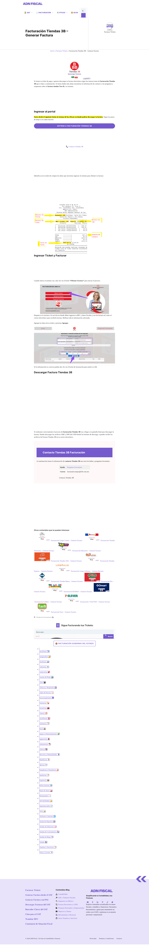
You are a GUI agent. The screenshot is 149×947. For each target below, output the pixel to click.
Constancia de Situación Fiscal (38, 924)
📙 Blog (74, 12)
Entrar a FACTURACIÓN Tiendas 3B (74, 126)
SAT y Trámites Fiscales (66, 898)
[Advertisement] (112, 41)
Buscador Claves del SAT (36, 909)
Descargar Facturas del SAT (37, 904)
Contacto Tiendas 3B (76, 146)
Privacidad (93, 938)
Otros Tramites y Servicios (67, 918)
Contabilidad (62, 894)
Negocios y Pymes (64, 911)
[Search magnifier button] (83, 15)
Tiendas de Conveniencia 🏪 (45, 617)
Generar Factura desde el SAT (38, 895)
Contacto (119, 938)
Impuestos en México (65, 901)
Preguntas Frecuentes (74, 467)
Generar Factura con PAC (37, 900)
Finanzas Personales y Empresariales (71, 908)
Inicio (52, 51)
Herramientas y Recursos (67, 915)
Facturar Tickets (62, 51)
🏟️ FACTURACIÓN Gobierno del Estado (74, 643)
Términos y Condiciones (106, 938)
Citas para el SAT (33, 914)
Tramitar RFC (31, 919)
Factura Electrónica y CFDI (68, 904)
